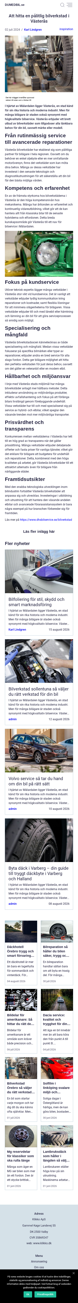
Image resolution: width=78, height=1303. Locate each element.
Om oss (39, 1267)
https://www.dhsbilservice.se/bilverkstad (46, 519)
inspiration (66, 29)
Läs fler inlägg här (39, 531)
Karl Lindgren (33, 29)
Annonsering (39, 1261)
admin (13, 719)
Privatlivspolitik (45, 1294)
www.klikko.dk (42, 1243)
